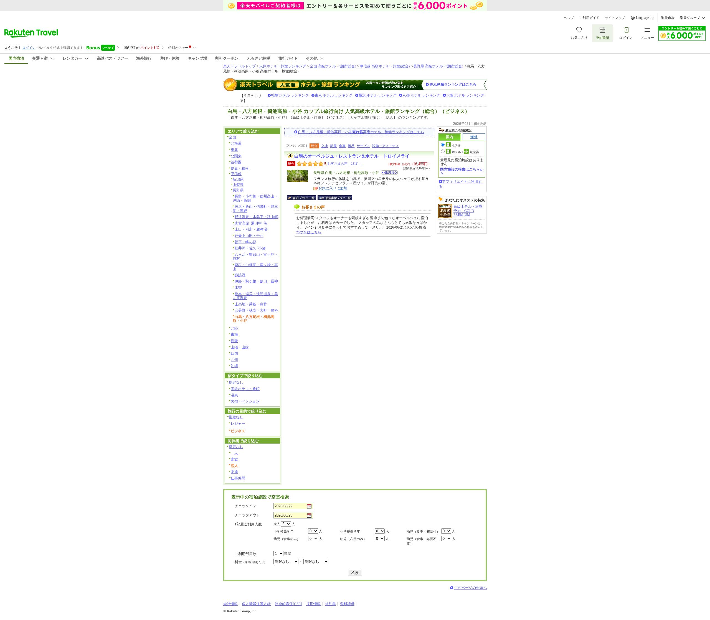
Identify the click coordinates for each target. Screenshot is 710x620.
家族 (234, 459)
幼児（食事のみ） (286, 539)
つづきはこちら (308, 232)
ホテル (456, 145)
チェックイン (245, 506)
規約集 (330, 604)
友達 (234, 472)
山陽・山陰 (240, 347)
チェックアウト (247, 515)
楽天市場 (667, 18)
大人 (276, 524)
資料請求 (347, 604)
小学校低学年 (350, 531)
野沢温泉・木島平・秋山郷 (256, 217)
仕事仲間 (238, 478)
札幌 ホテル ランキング (290, 95)
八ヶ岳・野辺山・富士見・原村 (255, 256)
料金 (251, 562)
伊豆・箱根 (240, 168)
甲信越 (236, 174)
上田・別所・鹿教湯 (251, 229)
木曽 (238, 287)
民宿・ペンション (245, 401)
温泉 (234, 395)
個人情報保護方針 (256, 604)
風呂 (351, 146)
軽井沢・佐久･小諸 (250, 248)
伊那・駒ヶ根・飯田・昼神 (256, 281)
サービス (363, 146)
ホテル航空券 (465, 152)
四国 (234, 353)
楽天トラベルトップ (239, 66)
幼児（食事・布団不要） (422, 541)
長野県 (238, 190)
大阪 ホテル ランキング (465, 95)
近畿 (234, 341)
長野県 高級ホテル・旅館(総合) (438, 66)
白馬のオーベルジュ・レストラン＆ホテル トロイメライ (352, 156)
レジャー (238, 423)
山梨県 (238, 185)
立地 (324, 146)
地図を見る (389, 172)
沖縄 (234, 366)
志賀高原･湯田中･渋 (251, 223)
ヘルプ (569, 18)
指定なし (236, 382)
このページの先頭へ (470, 588)
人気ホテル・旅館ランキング (282, 66)
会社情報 (230, 604)
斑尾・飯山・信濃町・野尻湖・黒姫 (255, 208)
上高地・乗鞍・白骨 (251, 304)
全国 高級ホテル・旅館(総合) (333, 66)
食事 (342, 146)
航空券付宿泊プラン (335, 197)
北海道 (236, 143)
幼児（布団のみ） (353, 539)
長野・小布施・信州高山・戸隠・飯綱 (255, 198)
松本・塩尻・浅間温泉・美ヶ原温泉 (255, 296)
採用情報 (313, 604)
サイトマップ (615, 18)
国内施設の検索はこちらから (461, 171)
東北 (234, 150)
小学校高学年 (283, 531)
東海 (234, 334)
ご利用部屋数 (245, 554)
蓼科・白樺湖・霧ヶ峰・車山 (255, 267)
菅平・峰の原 (245, 242)
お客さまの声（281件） (345, 164)
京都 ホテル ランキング (421, 95)
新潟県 (238, 179)
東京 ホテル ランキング (334, 95)
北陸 (234, 328)
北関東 (236, 156)
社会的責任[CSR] (288, 604)
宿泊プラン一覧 (304, 197)
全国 (232, 137)
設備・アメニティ (385, 146)
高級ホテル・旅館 (245, 389)
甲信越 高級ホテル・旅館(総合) (385, 66)
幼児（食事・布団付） (423, 531)
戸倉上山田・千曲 (249, 236)
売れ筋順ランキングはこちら (453, 84)
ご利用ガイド (589, 18)
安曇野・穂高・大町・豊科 (256, 310)
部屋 (333, 146)
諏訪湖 (240, 275)
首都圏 (236, 162)
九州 (234, 360)
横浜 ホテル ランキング (377, 95)
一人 (234, 453)
